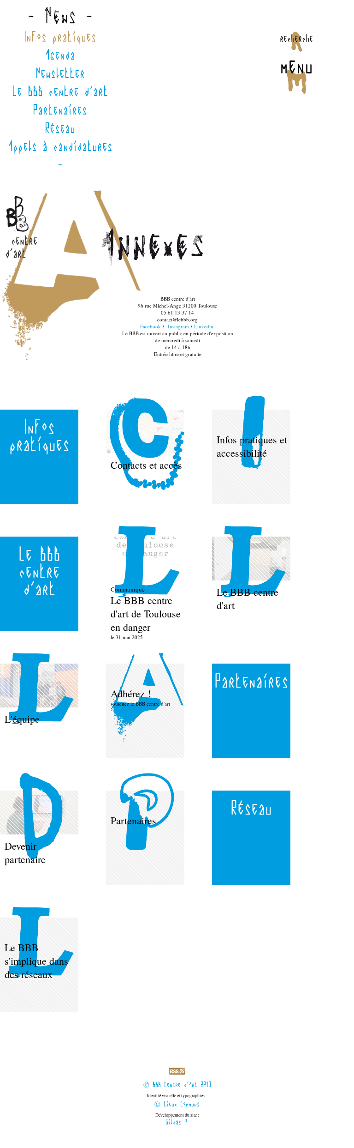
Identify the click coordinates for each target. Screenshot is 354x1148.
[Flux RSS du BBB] (177, 1072)
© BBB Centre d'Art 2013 (177, 1085)
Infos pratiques (60, 37)
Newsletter (60, 73)
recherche (296, 38)
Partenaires (60, 110)
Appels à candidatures (60, 146)
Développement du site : (177, 1119)
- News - (60, 18)
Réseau (60, 128)
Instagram (178, 326)
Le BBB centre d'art (60, 91)
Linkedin (203, 326)
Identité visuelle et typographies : (177, 1101)
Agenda (60, 55)
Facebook (150, 326)
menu (296, 66)
